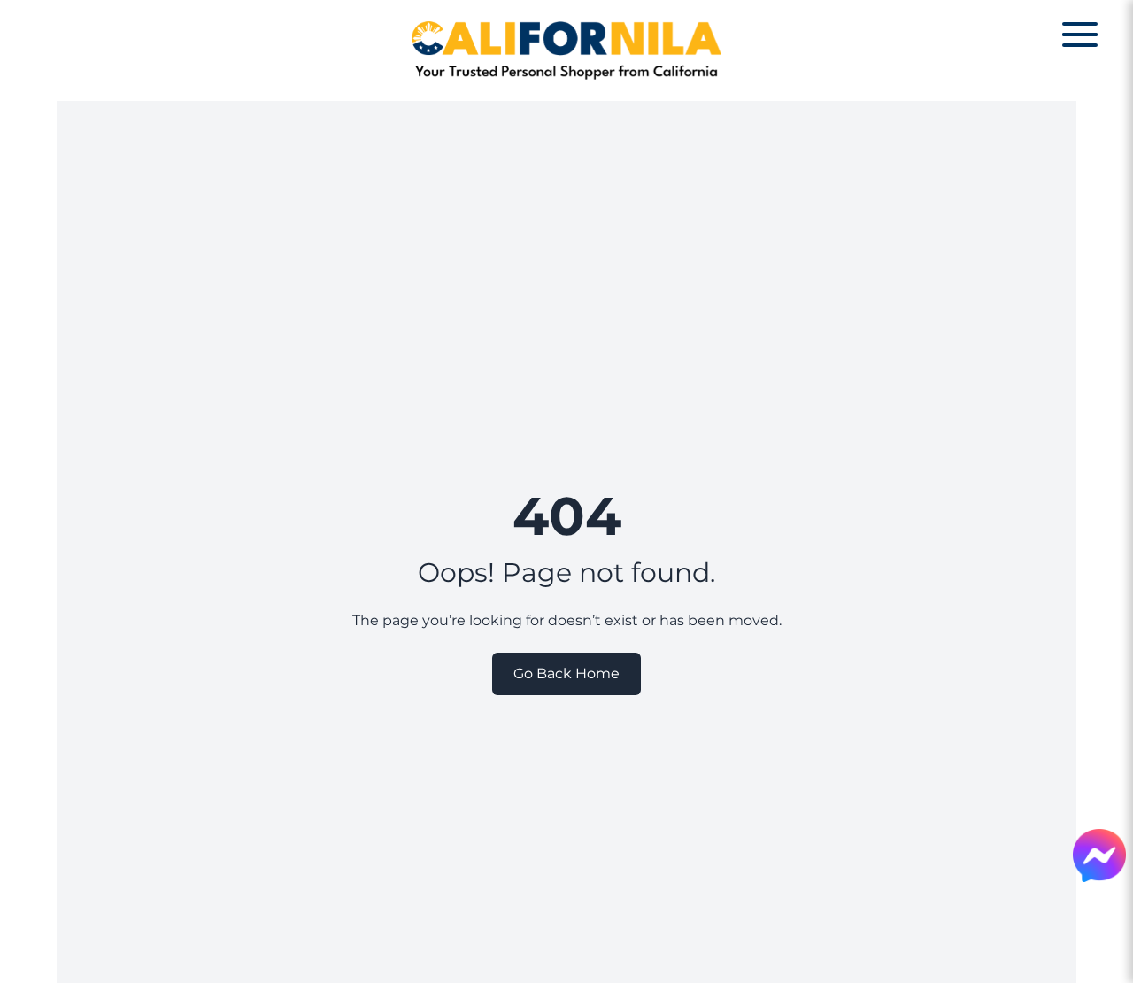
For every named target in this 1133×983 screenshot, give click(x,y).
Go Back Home (566, 673)
